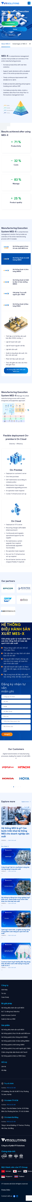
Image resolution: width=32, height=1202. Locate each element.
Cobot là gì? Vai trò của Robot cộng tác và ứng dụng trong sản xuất (15, 868)
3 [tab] (16, 787)
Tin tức (3, 993)
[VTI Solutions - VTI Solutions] (10, 3)
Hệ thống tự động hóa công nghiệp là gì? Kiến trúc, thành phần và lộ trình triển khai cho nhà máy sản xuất (15, 899)
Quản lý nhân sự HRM (8, 1019)
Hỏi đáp (3, 1070)
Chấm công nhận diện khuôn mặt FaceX (14, 1052)
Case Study (5, 997)
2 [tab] (13, 787)
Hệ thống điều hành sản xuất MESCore (16, 370)
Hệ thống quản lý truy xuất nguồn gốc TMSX (15, 1048)
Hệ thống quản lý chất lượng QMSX (12, 1045)
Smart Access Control (8, 1015)
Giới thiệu (4, 990)
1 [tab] (11, 787)
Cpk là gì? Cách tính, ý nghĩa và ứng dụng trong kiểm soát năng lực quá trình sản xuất (15, 931)
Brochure (11, 35)
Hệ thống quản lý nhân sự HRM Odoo (13, 1056)
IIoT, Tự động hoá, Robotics (10, 1011)
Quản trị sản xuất (12, 840)
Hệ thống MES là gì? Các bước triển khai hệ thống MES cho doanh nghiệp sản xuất (15, 832)
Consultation (10, 23)
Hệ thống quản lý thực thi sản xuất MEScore (15, 1033)
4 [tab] (18, 787)
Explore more (25, 801)
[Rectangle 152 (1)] (24, 599)
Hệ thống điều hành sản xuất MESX (12, 1008)
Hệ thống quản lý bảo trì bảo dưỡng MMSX (15, 1041)
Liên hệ (3, 1066)
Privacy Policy (5, 1190)
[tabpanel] (8, 774)
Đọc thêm (4, 846)
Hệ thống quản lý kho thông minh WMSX (14, 1037)
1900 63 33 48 (11, 1088)
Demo (15, 29)
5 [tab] (20, 787)
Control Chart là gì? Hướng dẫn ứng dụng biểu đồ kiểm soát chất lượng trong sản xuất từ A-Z (15, 963)
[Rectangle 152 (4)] (8, 611)
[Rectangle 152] (8, 588)
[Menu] (29, 3)
